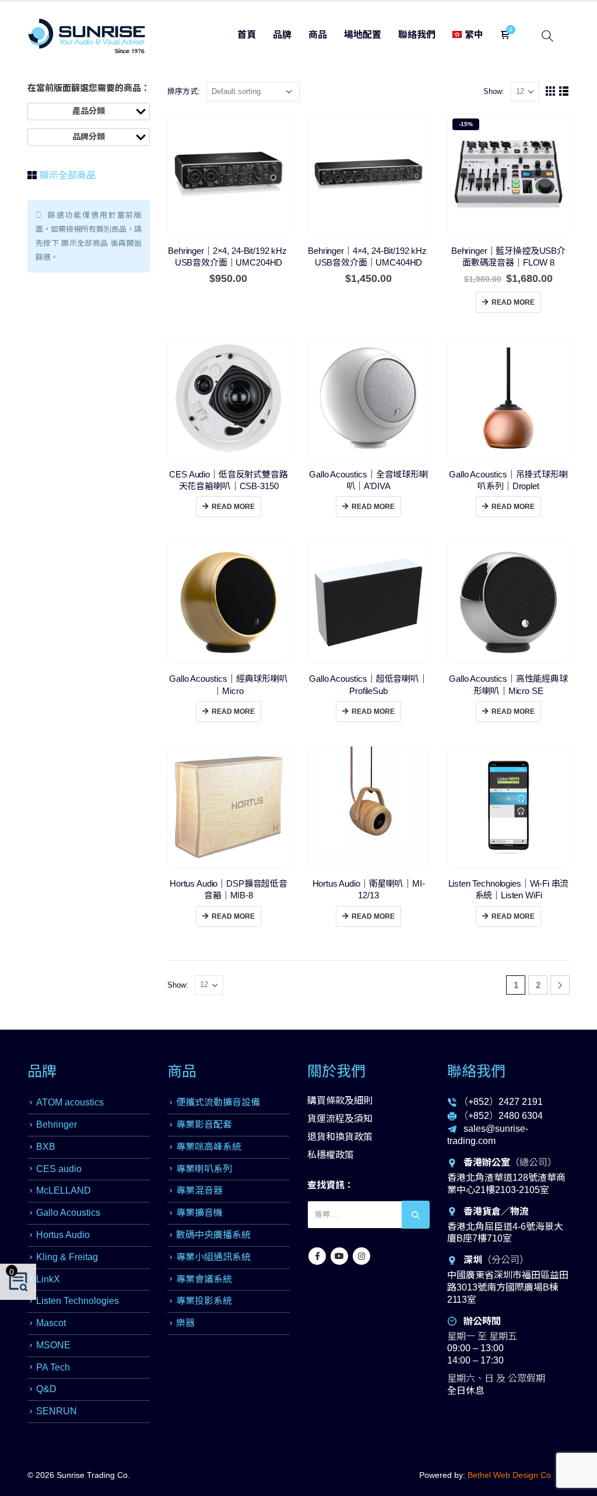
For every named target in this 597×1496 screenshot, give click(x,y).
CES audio (59, 1169)
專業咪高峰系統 (208, 1147)
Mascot (51, 1323)
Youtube (339, 1256)
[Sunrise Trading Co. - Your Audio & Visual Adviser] (86, 36)
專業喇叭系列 (204, 1169)
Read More (513, 302)
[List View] (564, 91)
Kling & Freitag (67, 1257)
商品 (317, 35)
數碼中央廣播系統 (213, 1235)
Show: (493, 91)
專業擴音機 (199, 1213)
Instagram (361, 1256)
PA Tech (53, 1367)
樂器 (185, 1323)
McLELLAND (63, 1190)
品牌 (282, 35)
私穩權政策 (330, 1155)
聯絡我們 (417, 35)
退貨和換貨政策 (340, 1137)
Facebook (317, 1256)
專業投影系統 (204, 1301)
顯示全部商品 (66, 175)
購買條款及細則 (340, 1101)
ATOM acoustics (70, 1102)
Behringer (56, 1124)
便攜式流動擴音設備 (218, 1102)
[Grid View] (550, 91)
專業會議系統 (204, 1279)
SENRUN (56, 1411)
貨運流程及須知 (340, 1119)
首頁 (246, 35)
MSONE (53, 1345)
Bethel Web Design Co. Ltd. (519, 1475)
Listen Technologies (77, 1301)
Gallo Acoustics (68, 1213)
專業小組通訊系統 (213, 1257)
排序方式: (183, 91)
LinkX (48, 1279)
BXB (45, 1147)
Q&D (46, 1389)
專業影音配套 (204, 1124)
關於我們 (336, 1071)
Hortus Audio (63, 1235)
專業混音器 (199, 1190)
